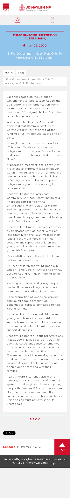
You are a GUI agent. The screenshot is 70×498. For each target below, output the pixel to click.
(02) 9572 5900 (24, 447)
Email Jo (36, 447)
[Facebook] (52, 20)
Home (9, 72)
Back (35, 419)
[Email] (17, 20)
